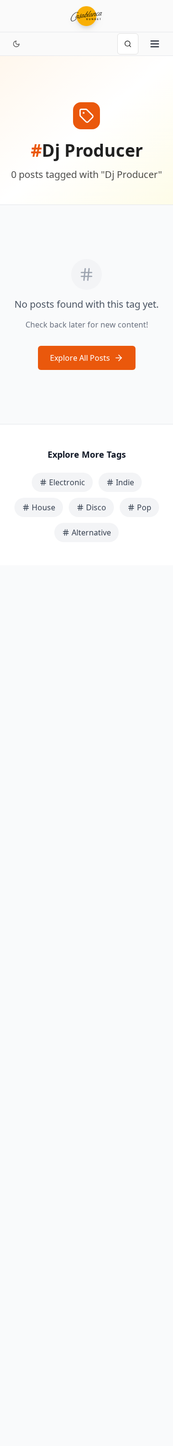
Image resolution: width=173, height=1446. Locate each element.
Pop (144, 507)
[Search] (127, 44)
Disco (96, 507)
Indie (125, 482)
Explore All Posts (80, 358)
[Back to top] (154, 1396)
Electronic (67, 482)
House (43, 507)
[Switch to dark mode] (16, 44)
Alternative (91, 532)
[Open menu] (154, 44)
